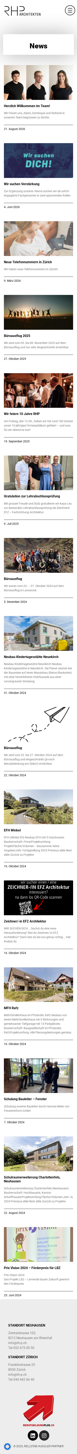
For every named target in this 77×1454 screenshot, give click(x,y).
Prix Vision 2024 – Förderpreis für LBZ (32, 1268)
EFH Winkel (12, 830)
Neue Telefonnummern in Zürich (28, 262)
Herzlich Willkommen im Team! (27, 106)
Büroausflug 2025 (17, 336)
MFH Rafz (11, 1008)
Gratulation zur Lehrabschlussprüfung (32, 496)
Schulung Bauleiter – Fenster (25, 1099)
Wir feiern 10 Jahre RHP (22, 414)
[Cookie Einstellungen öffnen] (7, 1449)
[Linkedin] (33, 1435)
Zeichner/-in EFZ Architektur (25, 921)
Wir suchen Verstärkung (21, 184)
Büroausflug (13, 579)
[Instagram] (44, 1435)
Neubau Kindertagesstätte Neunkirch (31, 657)
